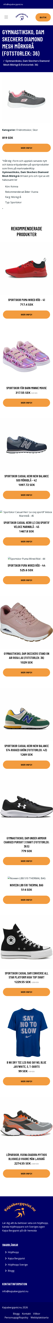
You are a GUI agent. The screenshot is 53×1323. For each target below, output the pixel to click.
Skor (35, 130)
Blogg (11, 1270)
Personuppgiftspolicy (16, 1317)
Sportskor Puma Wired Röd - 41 (26, 300)
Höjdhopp (13, 1252)
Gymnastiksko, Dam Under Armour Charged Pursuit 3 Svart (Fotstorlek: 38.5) (26, 842)
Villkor (36, 1313)
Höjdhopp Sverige (18, 1264)
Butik (43, 17)
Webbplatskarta (39, 1317)
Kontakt (26, 1313)
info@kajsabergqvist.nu (13, 4)
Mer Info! (26, 147)
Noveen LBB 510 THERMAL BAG (26, 885)
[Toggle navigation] (6, 17)
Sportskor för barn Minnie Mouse (26, 388)
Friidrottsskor (24, 130)
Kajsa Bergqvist (16, 1258)
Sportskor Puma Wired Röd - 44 (26, 565)
